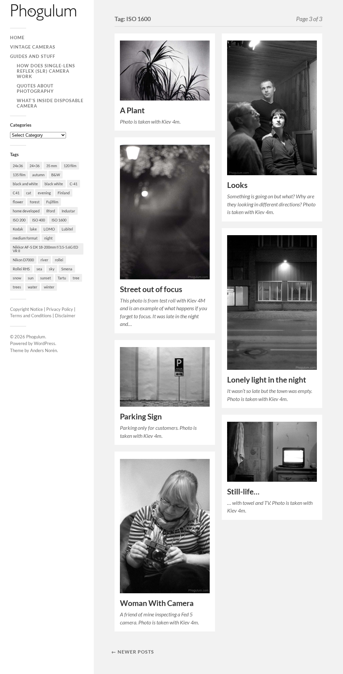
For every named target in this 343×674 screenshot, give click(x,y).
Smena (66, 269)
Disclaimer (65, 315)
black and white (25, 184)
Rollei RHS (21, 269)
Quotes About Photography (35, 88)
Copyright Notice (26, 309)
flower (18, 202)
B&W (55, 175)
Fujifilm (52, 202)
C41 (16, 193)
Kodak (18, 229)
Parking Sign (141, 416)
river (44, 260)
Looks (237, 185)
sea (39, 269)
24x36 (18, 165)
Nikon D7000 (23, 260)
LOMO (49, 229)
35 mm (51, 165)
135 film (19, 175)
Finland (64, 193)
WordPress (44, 343)
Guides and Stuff (32, 56)
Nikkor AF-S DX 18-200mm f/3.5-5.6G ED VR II (45, 249)
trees (17, 287)
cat (28, 193)
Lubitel (67, 229)
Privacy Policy (59, 309)
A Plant (132, 110)
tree (76, 278)
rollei (59, 260)
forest (35, 202)
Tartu (62, 278)
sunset (45, 278)
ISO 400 (38, 220)
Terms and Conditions (31, 315)
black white (54, 184)
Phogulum (35, 336)
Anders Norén (43, 350)
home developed (26, 211)
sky (52, 269)
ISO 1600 (59, 220)
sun (30, 278)
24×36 (34, 165)
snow (17, 278)
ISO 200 (19, 220)
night (48, 238)
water (32, 287)
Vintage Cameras (32, 47)
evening (44, 193)
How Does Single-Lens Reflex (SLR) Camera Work (46, 71)
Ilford (50, 211)
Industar (68, 211)
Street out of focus (151, 289)
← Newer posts (132, 652)
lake (33, 229)
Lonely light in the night (266, 379)
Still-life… (243, 491)
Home (17, 37)
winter (49, 287)
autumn (38, 175)
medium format (25, 238)
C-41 (73, 184)
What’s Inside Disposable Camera (50, 103)
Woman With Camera (157, 603)
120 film (70, 165)
